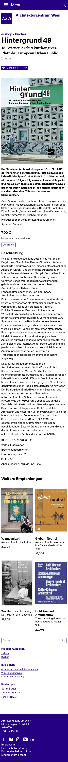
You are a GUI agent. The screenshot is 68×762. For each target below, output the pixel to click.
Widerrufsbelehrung (11, 673)
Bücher (20, 34)
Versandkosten (24, 238)
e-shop (6, 34)
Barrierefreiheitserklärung (16, 751)
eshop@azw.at (9, 697)
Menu (16, 5)
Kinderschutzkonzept (13, 755)
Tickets (5, 653)
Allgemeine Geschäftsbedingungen (19, 669)
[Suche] (64, 640)
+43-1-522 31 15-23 (10, 692)
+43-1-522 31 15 (9, 731)
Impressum (8, 744)
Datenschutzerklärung (12, 676)
